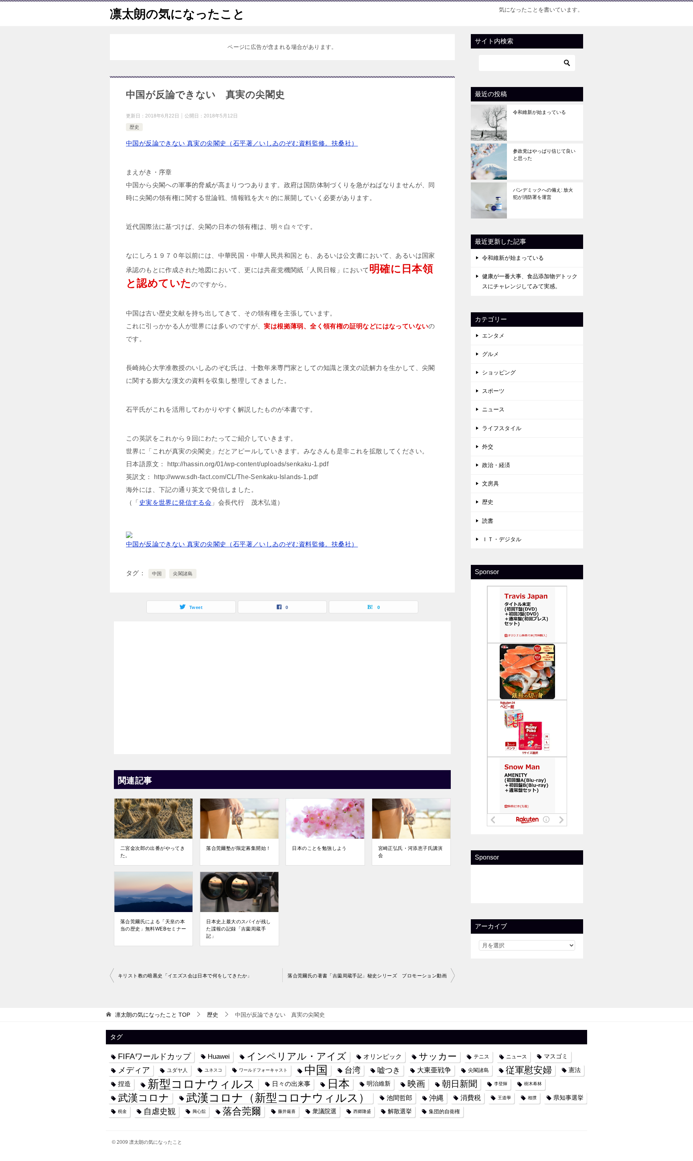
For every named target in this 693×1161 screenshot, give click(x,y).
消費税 (470, 1098)
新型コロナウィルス (201, 1084)
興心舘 (199, 1111)
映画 (416, 1084)
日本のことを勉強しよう (319, 848)
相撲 (532, 1097)
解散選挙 (400, 1111)
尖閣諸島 (183, 573)
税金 (122, 1111)
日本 (338, 1084)
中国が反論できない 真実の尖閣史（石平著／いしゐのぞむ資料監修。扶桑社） (242, 143)
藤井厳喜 (287, 1111)
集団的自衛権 (444, 1111)
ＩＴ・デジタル (501, 539)
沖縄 (436, 1098)
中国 (157, 573)
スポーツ (493, 391)
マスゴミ (556, 1056)
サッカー (438, 1057)
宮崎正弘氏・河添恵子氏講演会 (410, 851)
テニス (481, 1057)
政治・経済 (496, 465)
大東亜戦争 (434, 1070)
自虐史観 (160, 1111)
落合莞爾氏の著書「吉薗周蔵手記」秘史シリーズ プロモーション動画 (367, 976)
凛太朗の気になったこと (177, 13)
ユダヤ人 (177, 1070)
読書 (487, 521)
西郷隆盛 (362, 1111)
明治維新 (379, 1083)
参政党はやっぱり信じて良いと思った (544, 154)
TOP (152, 1014)
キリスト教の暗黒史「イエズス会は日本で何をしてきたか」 (185, 976)
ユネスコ (213, 1070)
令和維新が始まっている (539, 112)
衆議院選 (324, 1111)
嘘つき (388, 1070)
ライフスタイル (501, 428)
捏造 (124, 1083)
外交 (487, 446)
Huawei (219, 1056)
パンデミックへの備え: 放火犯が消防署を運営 (543, 193)
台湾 (352, 1070)
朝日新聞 (459, 1084)
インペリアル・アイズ (296, 1056)
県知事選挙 (568, 1097)
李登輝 (500, 1083)
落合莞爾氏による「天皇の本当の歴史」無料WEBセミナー (153, 925)
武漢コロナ (143, 1097)
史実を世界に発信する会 (175, 502)
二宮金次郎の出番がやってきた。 (152, 851)
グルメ (490, 354)
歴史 (134, 127)
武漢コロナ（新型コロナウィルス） (278, 1098)
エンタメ (493, 335)
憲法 (575, 1070)
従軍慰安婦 (529, 1070)
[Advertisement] (282, 685)
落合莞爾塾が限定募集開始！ (238, 848)
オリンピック (382, 1056)
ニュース (493, 409)
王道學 (504, 1097)
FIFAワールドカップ (154, 1056)
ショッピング (499, 372)
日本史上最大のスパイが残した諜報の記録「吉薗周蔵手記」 (238, 929)
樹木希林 (533, 1083)
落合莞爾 (242, 1111)
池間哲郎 (399, 1097)
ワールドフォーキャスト (263, 1070)
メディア (134, 1070)
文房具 (490, 483)
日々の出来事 (291, 1083)
